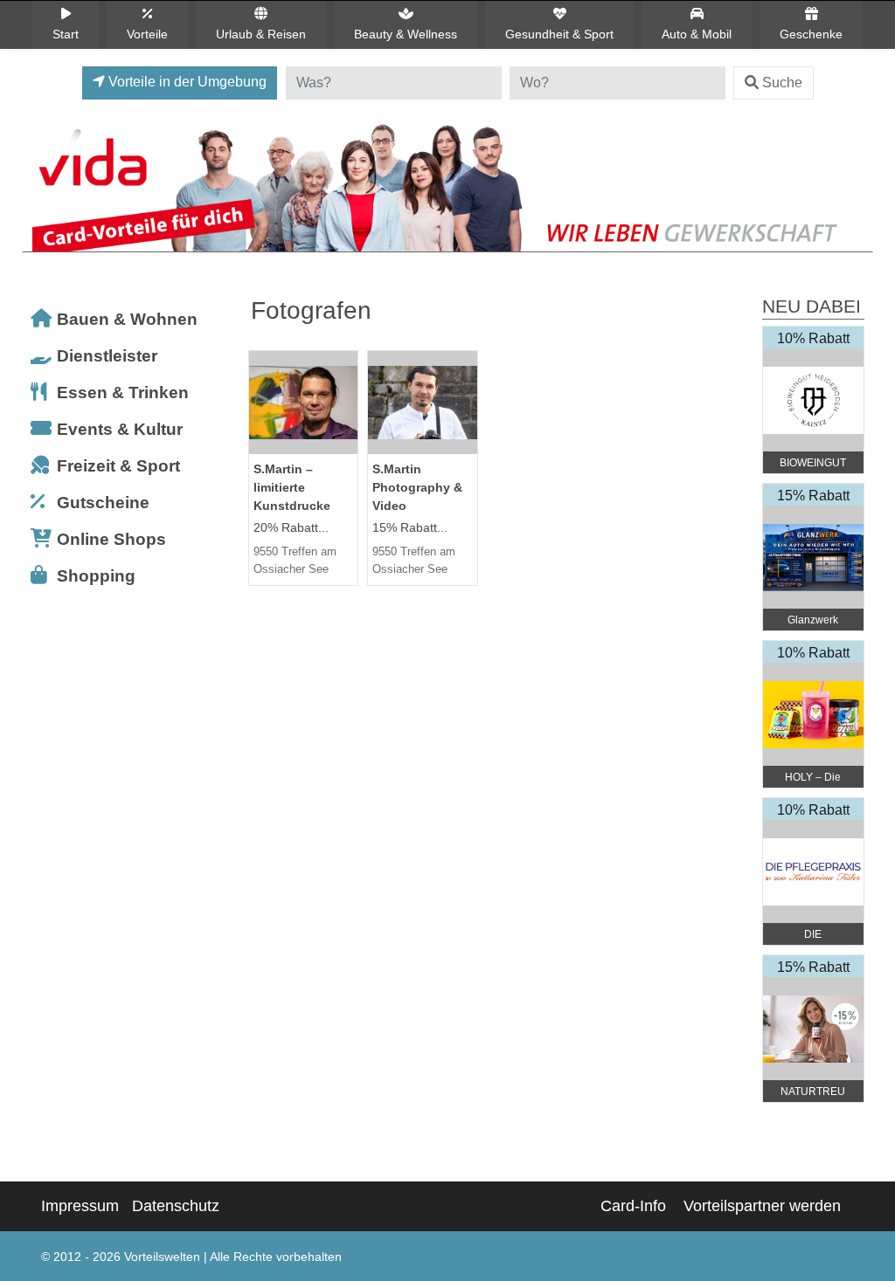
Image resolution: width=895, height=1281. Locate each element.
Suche (782, 82)
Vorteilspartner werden (762, 1206)
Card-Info (633, 1206)
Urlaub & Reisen (261, 34)
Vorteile (147, 34)
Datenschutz (175, 1206)
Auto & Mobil (697, 34)
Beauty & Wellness (405, 34)
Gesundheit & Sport (559, 34)
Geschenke (811, 34)
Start (65, 34)
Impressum (80, 1206)
